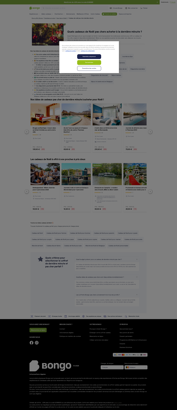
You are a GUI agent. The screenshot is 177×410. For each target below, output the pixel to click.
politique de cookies (70, 51)
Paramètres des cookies (89, 68)
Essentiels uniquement (89, 56)
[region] (89, 57)
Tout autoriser (89, 62)
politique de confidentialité (88, 51)
